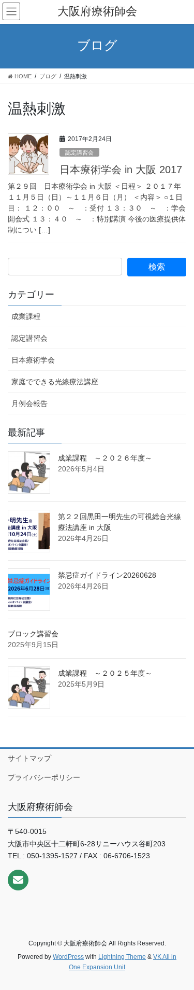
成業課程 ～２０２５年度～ (105, 673)
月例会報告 (29, 403)
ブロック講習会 (33, 634)
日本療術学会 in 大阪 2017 (120, 169)
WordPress (68, 956)
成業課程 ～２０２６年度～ (105, 458)
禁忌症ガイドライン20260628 (107, 575)
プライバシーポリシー (44, 777)
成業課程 (25, 316)
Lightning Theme (122, 956)
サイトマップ (29, 758)
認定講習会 (79, 152)
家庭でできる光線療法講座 (54, 382)
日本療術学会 (33, 360)
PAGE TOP (179, 951)
